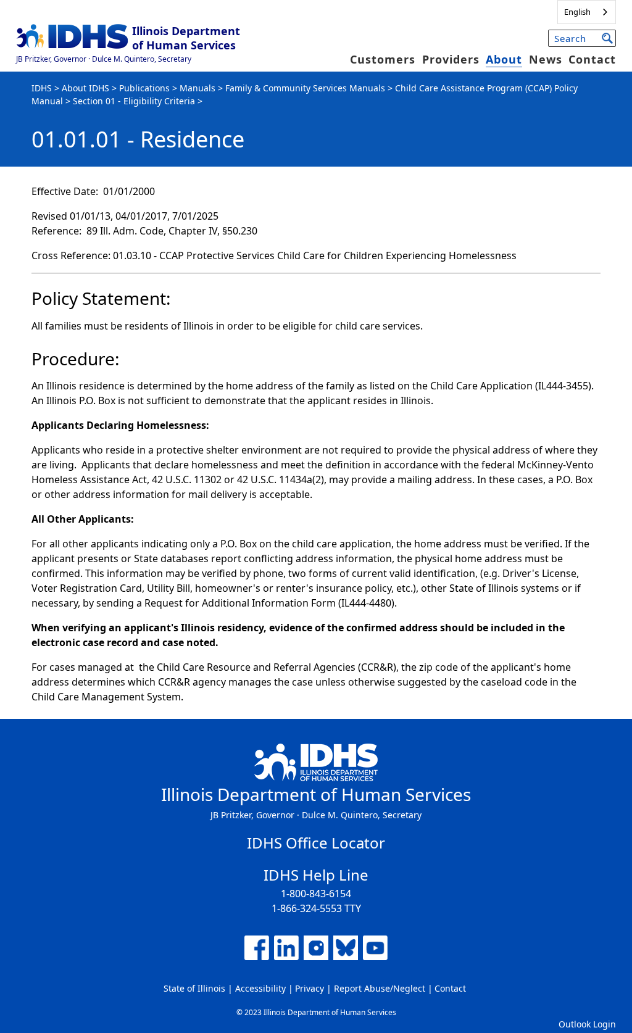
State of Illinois (194, 988)
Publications (144, 88)
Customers (382, 59)
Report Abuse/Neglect (379, 988)
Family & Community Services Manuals (305, 88)
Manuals (197, 88)
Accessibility (260, 988)
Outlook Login (587, 1024)
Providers (451, 59)
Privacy (309, 988)
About (504, 59)
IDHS (41, 88)
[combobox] (586, 12)
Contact (592, 59)
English (577, 11)
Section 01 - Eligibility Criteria (134, 101)
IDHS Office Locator (316, 842)
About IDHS (85, 88)
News (545, 59)
